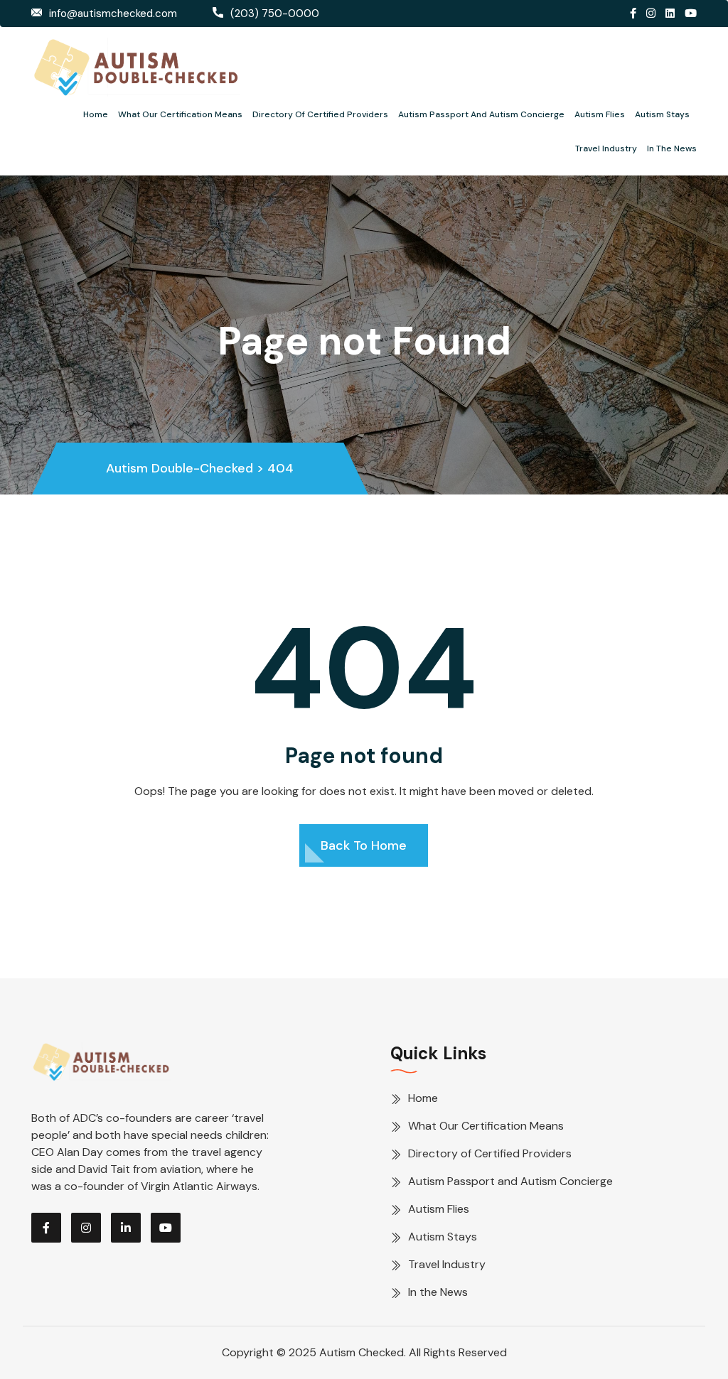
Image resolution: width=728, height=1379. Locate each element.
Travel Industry (606, 148)
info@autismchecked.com (113, 13)
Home (95, 114)
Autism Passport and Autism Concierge (481, 114)
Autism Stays (662, 114)
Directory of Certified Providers (320, 114)
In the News (672, 148)
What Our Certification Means (180, 114)
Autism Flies (599, 114)
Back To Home (364, 845)
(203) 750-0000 (274, 13)
